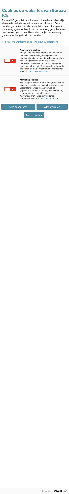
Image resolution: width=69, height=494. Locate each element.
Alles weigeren (52, 106)
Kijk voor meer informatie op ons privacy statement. (30, 41)
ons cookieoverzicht (37, 71)
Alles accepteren (18, 106)
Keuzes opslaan (34, 115)
